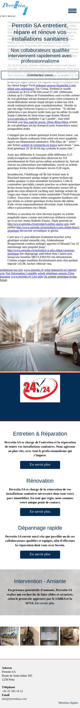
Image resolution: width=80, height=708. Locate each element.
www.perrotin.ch (17, 118)
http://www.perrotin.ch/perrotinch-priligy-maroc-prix (38, 224)
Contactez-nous (40, 75)
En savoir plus (40, 464)
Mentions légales (68, 702)
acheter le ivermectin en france (39, 145)
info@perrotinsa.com (14, 698)
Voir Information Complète (21, 273)
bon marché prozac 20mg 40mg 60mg (46, 122)
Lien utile (37, 276)
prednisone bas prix (11, 270)
